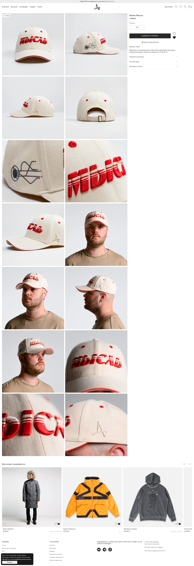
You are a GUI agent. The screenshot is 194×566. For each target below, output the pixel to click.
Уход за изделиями (56, 560)
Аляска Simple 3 (8, 529)
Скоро (39, 7)
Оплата (52, 545)
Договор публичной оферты (153, 547)
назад (7, 15)
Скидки (32, 7)
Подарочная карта (56, 554)
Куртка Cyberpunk (69, 529)
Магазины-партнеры (9, 548)
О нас (4, 545)
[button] (184, 464)
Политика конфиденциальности (154, 551)
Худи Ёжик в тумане (130, 529)
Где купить (169, 7)
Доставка (53, 548)
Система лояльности (56, 557)
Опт (3, 551)
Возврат (52, 551)
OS (137, 27)
